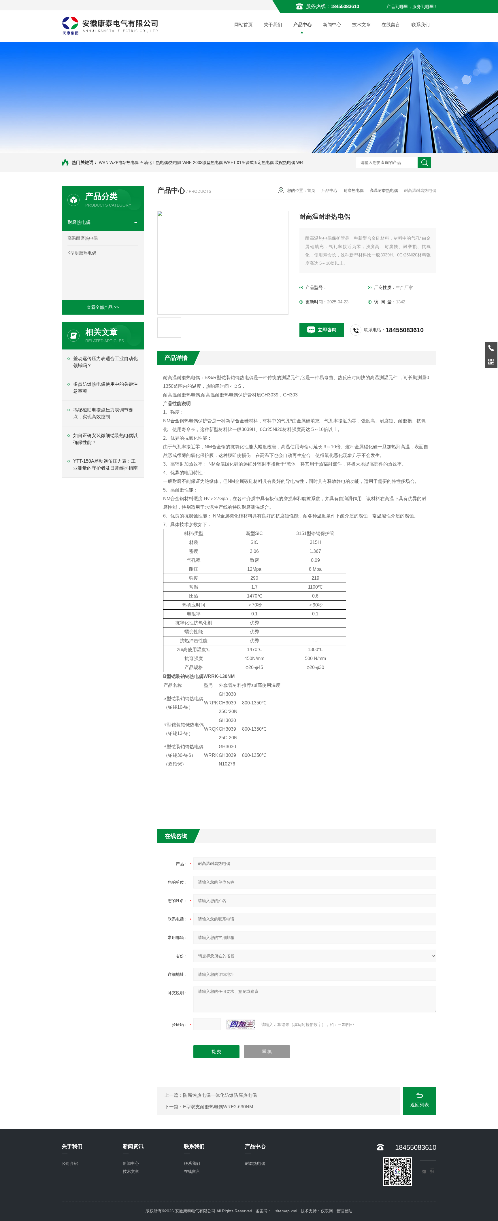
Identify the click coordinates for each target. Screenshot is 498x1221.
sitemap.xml (286, 1211)
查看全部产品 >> (103, 307)
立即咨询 (327, 329)
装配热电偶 (285, 162)
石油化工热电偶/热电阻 (160, 162)
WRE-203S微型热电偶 (202, 162)
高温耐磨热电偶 (82, 238)
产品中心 (302, 24)
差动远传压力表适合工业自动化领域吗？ (105, 362)
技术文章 (361, 24)
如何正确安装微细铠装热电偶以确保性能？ (105, 439)
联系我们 (420, 24)
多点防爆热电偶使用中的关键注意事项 (105, 388)
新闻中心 (332, 24)
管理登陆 (344, 1211)
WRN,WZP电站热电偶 (119, 162)
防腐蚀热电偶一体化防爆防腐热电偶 (220, 1095)
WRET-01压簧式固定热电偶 (249, 162)
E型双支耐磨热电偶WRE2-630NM (218, 1106)
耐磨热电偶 (78, 222)
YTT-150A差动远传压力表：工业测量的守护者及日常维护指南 (105, 464)
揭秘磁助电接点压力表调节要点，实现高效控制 (103, 413)
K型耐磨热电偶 (81, 252)
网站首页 (243, 24)
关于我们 (273, 24)
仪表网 (327, 1211)
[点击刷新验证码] (241, 1024)
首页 (311, 190)
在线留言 (391, 24)
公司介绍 (70, 1163)
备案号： (264, 1211)
